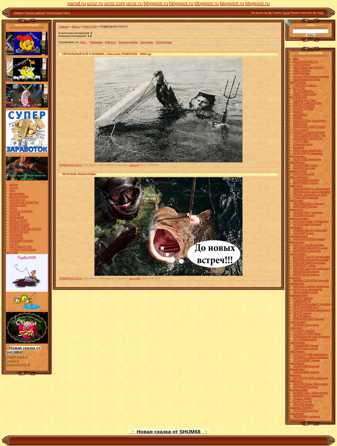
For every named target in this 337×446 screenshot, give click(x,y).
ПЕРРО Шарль (302, 312)
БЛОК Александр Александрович (301, 175)
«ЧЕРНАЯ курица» (304, 85)
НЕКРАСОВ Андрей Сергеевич (312, 304)
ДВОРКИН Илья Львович (308, 203)
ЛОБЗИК (14, 214)
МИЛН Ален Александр (307, 289)
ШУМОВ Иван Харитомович (310, 392)
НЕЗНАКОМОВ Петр (306, 307)
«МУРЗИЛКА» (301, 73)
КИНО (13, 208)
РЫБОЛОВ (16, 237)
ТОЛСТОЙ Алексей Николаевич (303, 350)
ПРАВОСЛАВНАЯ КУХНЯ (25, 228)
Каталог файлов (35, 12)
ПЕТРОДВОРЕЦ (303, 91)
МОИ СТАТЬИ (18, 220)
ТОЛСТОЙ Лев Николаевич (310, 354)
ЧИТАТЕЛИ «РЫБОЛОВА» (79, 174)
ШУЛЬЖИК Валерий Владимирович (303, 388)
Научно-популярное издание (311, 76)
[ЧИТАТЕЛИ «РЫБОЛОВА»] (168, 274)
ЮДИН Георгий (302, 401)
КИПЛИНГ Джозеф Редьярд (310, 247)
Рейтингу (110, 42)
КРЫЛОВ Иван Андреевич (309, 262)
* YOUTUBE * (301, 141)
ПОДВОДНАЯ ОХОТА (70, 165)
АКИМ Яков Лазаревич (307, 150)
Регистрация (54, 12)
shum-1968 (134, 278)
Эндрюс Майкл (302, 398)
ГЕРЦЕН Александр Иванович (312, 191)
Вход (67, 12)
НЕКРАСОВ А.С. (19, 223)
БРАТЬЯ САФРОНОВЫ (307, 103)
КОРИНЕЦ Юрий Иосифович (311, 259)
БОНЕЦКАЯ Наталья (306, 179)
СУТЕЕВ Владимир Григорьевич (303, 341)
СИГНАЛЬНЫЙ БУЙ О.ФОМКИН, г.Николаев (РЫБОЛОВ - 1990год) (106, 53)
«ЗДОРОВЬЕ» (302, 64)
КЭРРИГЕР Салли (304, 265)
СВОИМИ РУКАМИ (21, 240)
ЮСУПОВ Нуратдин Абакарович (303, 412)
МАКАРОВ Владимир (306, 271)
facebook (298, 147)
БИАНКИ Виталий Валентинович (302, 169)
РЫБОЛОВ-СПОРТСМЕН (309, 126)
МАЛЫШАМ (16, 217)
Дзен (12, 190)
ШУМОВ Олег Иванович (308, 395)
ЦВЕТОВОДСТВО (20, 246)
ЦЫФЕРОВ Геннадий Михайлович (304, 368)
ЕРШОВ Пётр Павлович (308, 212)
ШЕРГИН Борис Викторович (310, 383)
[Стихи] (27, 342)
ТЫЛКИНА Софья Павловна (311, 357)
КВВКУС (298, 111)
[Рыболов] (27, 290)
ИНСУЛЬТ (299, 88)
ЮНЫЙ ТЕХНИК (303, 108)
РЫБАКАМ (15, 234)
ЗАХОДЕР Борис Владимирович (301, 235)
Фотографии (17, 193)
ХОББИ (297, 117)
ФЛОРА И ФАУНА (304, 105)
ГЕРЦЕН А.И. (17, 199)
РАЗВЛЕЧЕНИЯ (19, 231)
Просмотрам (164, 42)
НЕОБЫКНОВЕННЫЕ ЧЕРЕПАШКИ (304, 81)
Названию (96, 42)
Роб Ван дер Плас (304, 100)
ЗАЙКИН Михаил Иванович (310, 230)
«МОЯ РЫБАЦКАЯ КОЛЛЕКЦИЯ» (303, 96)
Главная (18, 12)
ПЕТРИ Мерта (302, 315)
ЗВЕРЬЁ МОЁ (18, 205)
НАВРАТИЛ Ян (302, 301)
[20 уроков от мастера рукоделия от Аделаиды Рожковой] (27, 179)
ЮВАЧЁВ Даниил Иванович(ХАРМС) (301, 406)
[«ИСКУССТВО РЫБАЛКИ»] (27, 308)
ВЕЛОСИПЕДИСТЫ (305, 61)
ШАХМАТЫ (300, 114)
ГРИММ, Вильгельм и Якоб (310, 194)
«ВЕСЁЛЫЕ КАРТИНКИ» (308, 67)
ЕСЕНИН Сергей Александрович (301, 217)
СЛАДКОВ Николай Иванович (311, 336)
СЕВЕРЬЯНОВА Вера (306, 333)
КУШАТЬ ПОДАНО (21, 211)
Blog (295, 58)
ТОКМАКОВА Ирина (305, 345)
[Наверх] (289, 22)
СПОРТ (14, 243)
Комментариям (128, 42)
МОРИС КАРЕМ (303, 298)
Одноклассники (303, 144)
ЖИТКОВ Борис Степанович (311, 221)
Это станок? (300, 129)
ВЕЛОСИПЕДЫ (19, 196)
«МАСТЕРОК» (302, 70)
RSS (320, 12)
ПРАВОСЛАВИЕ (19, 225)
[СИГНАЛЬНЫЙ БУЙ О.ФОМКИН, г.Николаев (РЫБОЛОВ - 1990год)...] (168, 161)
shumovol (134, 165)
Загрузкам (146, 42)
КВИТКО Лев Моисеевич (308, 244)
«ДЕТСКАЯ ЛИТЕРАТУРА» (309, 135)
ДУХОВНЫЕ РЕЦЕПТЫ (24, 202)
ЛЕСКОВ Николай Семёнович (311, 268)
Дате (83, 42)
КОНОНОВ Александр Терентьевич (305, 252)
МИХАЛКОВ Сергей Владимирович (303, 294)
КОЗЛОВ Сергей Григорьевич (311, 256)
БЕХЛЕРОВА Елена (305, 165)
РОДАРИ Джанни (303, 330)
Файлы (13, 184)
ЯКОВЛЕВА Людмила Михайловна (304, 418)
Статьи (13, 187)
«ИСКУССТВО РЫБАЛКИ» (309, 120)
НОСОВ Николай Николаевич (311, 310)
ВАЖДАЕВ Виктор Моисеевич (311, 188)
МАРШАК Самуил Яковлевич (311, 286)
